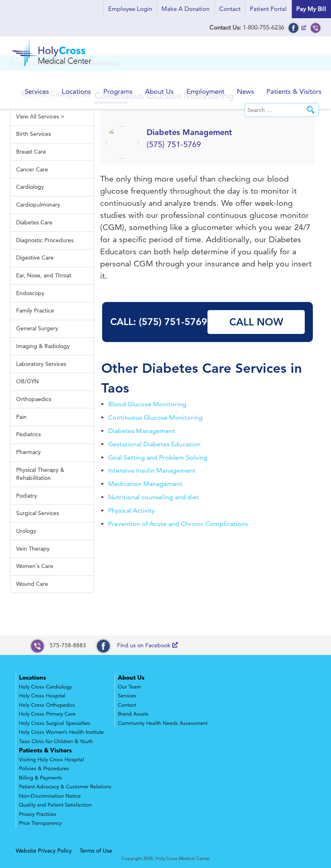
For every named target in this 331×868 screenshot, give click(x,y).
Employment (205, 91)
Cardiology (30, 186)
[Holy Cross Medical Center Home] (52, 67)
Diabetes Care (186, 368)
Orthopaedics (33, 399)
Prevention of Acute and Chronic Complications (178, 524)
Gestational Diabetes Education (154, 444)
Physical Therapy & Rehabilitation (40, 474)
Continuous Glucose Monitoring (155, 417)
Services (37, 91)
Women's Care (34, 566)
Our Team (129, 687)
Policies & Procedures (44, 768)
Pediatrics (28, 434)
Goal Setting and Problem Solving (157, 457)
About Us (159, 91)
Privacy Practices (38, 814)
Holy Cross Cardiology (45, 687)
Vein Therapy (33, 548)
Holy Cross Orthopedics (47, 705)
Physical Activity (131, 510)
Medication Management (145, 484)
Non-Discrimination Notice (50, 796)
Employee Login (130, 9)
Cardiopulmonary (38, 204)
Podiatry (26, 495)
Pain (21, 416)
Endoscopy (30, 293)
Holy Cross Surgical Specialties (54, 723)
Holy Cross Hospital (42, 696)
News (245, 91)
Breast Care (31, 151)
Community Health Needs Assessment (162, 723)
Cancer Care (32, 169)
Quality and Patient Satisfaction (55, 805)
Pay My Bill (311, 9)
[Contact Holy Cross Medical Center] (315, 27)
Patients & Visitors (293, 91)
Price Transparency (40, 823)
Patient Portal (268, 9)
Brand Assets (133, 714)
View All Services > (40, 116)
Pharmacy (28, 452)
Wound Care (32, 583)
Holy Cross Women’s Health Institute (61, 732)
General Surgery (37, 328)
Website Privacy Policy (44, 850)
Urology (26, 530)
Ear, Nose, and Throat (43, 275)
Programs (117, 91)
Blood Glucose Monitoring (147, 404)
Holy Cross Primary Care (47, 714)
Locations (76, 91)
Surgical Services (37, 513)
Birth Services (33, 133)
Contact (230, 9)
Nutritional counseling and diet (153, 497)
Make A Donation (185, 9)
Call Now (256, 322)
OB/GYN (27, 381)
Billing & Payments (40, 778)
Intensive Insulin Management (151, 470)
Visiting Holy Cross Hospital (51, 759)
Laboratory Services (41, 363)
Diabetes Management (141, 431)
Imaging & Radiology (43, 346)
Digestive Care (35, 257)
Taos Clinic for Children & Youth (56, 741)
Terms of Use (96, 850)
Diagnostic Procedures (44, 240)
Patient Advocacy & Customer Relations (65, 787)
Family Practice (35, 310)
